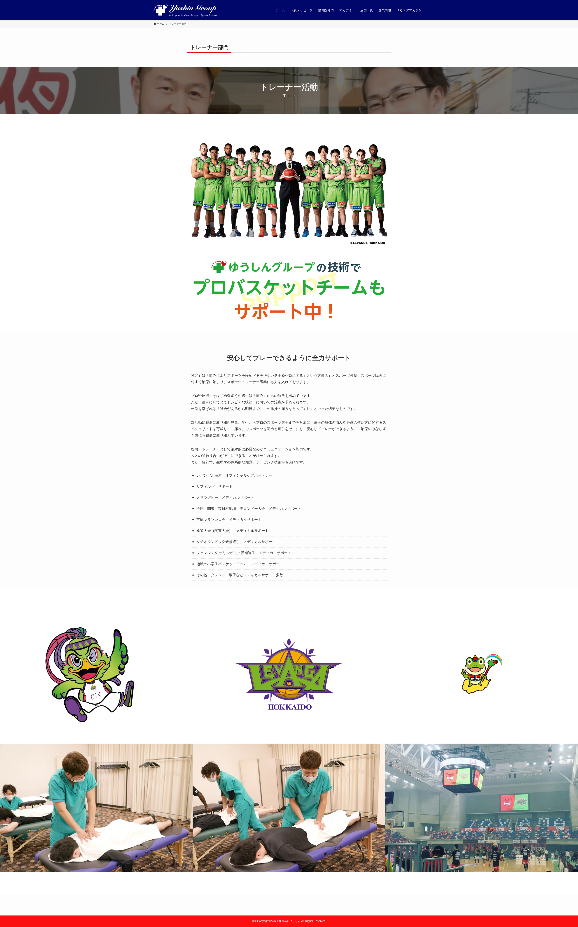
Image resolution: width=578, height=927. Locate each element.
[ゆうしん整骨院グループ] (185, 10)
